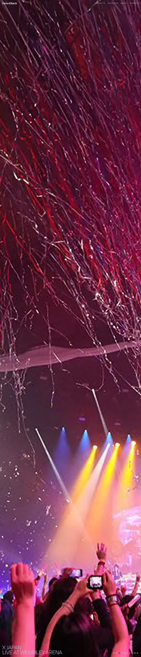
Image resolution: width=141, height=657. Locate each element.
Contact (134, 3)
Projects (100, 3)
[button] (114, 653)
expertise (113, 3)
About (124, 3)
